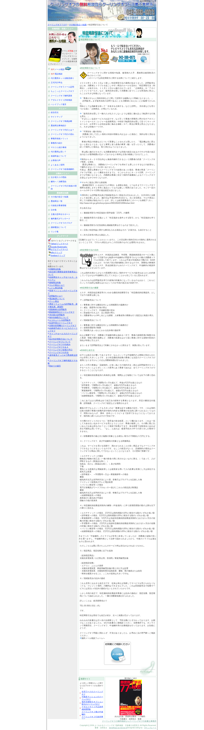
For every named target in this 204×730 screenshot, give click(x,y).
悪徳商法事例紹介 (58, 125)
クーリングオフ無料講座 (61, 96)
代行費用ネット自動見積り (62, 78)
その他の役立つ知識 (77, 25)
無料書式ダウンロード (60, 218)
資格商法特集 (55, 282)
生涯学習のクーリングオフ (60, 323)
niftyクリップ (56, 252)
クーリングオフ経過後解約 (62, 169)
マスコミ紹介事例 (58, 147)
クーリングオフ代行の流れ (62, 134)
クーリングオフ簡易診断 (61, 121)
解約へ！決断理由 (58, 181)
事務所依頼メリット (59, 138)
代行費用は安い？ (58, 152)
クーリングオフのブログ (61, 223)
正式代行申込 (56, 82)
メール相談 (57, 69)
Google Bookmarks (59, 247)
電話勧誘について (57, 299)
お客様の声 (55, 160)
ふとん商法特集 (56, 288)
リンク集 (55, 231)
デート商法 (54, 301)
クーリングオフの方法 (59, 352)
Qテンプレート (150, 728)
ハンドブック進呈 (58, 104)
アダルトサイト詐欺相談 (61, 100)
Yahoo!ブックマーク (59, 244)
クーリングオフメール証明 (62, 87)
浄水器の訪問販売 (57, 315)
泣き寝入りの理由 (58, 177)
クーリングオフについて (59, 342)
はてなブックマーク (59, 249)
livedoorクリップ (58, 255)
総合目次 (55, 112)
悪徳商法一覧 (56, 201)
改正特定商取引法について (60, 339)
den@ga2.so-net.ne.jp (118, 728)
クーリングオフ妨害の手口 (60, 350)
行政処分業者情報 (58, 205)
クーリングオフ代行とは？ (62, 130)
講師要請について (58, 227)
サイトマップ (56, 117)
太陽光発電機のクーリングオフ (62, 325)
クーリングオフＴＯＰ (57, 25)
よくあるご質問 (57, 165)
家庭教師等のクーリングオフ (61, 312)
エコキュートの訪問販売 (59, 320)
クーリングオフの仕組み (59, 344)
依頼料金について (58, 156)
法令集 (54, 210)
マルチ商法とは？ (57, 285)
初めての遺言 (55, 366)
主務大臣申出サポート (60, 214)
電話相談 (56, 74)
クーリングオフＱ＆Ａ (58, 347)
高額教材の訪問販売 (58, 309)
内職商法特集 (55, 269)
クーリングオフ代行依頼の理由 (64, 187)
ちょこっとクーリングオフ (62, 91)
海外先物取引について (59, 317)
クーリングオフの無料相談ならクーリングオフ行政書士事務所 (129, 721)
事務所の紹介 (56, 143)
